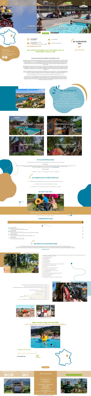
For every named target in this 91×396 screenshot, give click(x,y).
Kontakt (34, 3)
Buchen (69, 2)
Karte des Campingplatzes (7, 55)
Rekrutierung (74, 386)
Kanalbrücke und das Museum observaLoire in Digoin (35, 295)
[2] (50, 225)
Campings (16, 3)
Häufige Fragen (45, 386)
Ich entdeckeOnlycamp (17, 386)
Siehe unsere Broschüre (45, 381)
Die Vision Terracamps (45, 385)
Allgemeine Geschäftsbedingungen (43, 395)
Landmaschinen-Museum (39, 292)
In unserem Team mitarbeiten (45, 388)
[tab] (38, 32)
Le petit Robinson (41, 290)
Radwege (62, 74)
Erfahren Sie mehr (45, 249)
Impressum (51, 395)
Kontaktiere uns (47, 374)
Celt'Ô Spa (43, 288)
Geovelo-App (56, 167)
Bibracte (19, 299)
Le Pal (43, 294)
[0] (41, 225)
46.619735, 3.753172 (10, 51)
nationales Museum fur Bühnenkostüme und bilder (35, 296)
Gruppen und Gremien (45, 387)
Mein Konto (52, 3)
